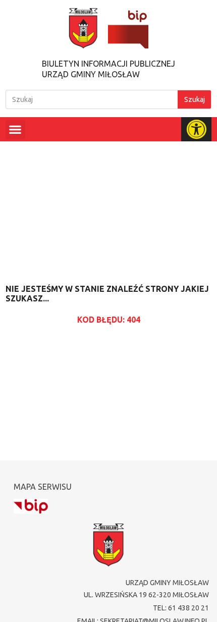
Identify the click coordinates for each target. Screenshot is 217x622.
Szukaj (194, 99)
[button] (15, 129)
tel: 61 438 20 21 (181, 608)
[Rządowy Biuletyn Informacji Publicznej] (31, 506)
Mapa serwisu (43, 486)
